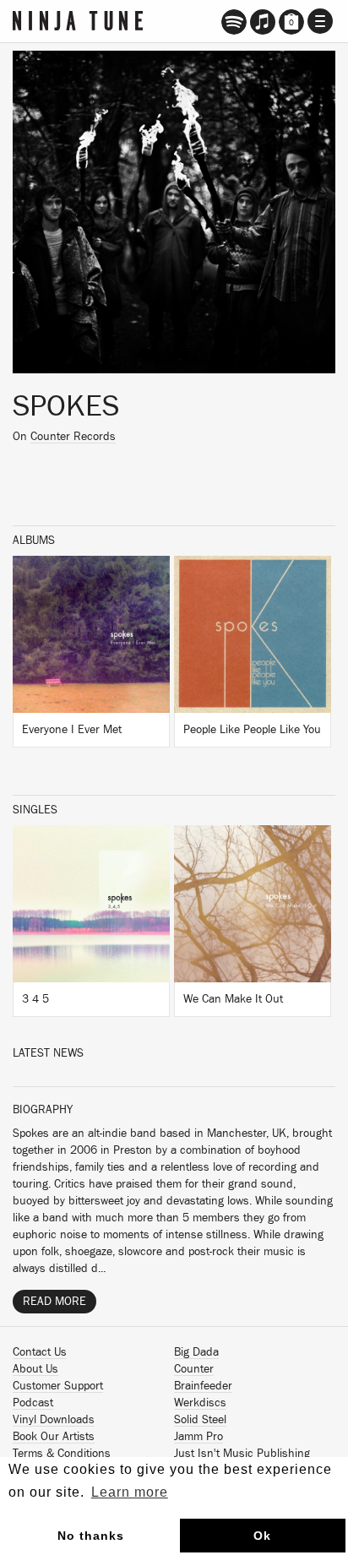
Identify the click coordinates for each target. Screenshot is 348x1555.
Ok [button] (262, 1535)
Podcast (33, 1403)
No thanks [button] (90, 1535)
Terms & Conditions (62, 1454)
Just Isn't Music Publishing (242, 1454)
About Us (35, 1369)
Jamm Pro (198, 1437)
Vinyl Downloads (54, 1420)
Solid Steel (200, 1420)
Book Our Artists (54, 1437)
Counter (194, 1369)
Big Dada (196, 1352)
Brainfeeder (203, 1386)
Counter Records (73, 437)
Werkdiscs (200, 1403)
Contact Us (40, 1352)
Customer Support (58, 1386)
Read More (54, 1302)
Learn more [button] (129, 1492)
